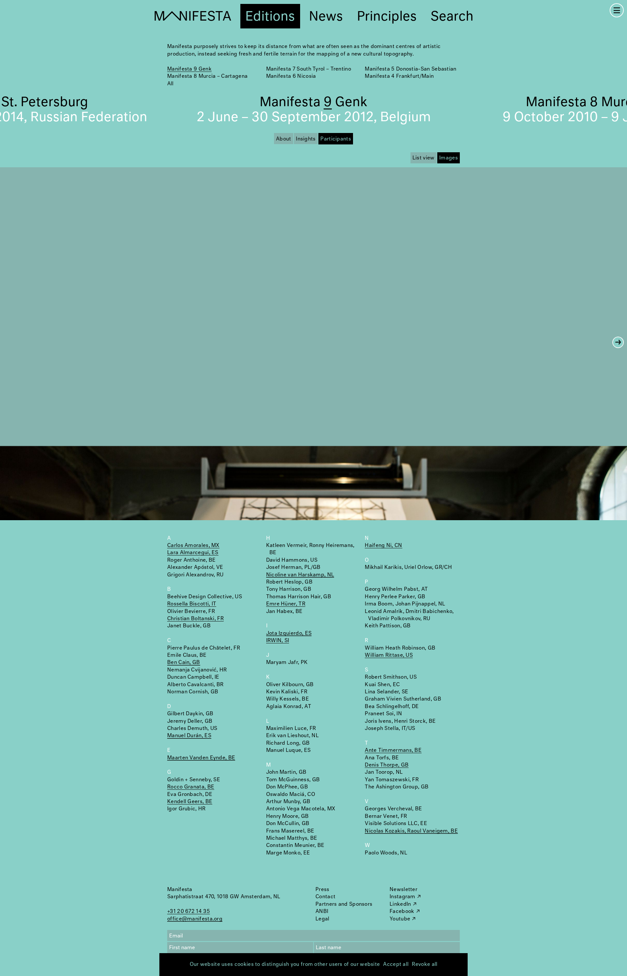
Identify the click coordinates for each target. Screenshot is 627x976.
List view (423, 158)
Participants (335, 139)
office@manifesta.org (194, 919)
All (170, 83)
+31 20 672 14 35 (188, 911)
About (283, 139)
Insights (305, 139)
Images (448, 158)
